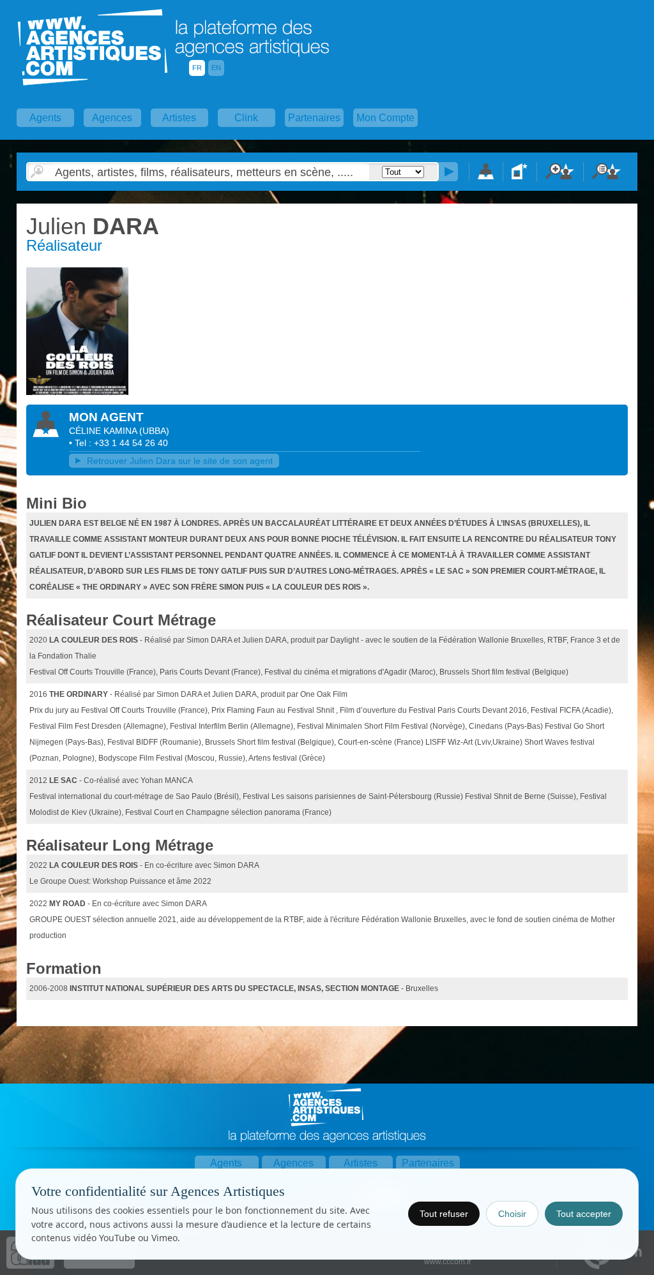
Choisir (512, 1214)
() (154, 431)
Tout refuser (444, 1214)
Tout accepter (583, 1214)
